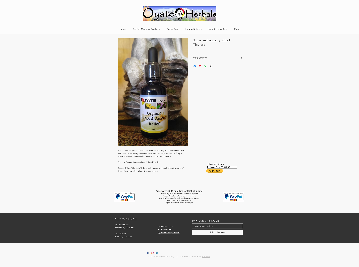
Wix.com (206, 256)
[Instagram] (152, 253)
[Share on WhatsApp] (205, 66)
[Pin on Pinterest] (200, 66)
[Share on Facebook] (194, 66)
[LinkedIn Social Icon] (157, 253)
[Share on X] (210, 66)
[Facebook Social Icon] (148, 253)
